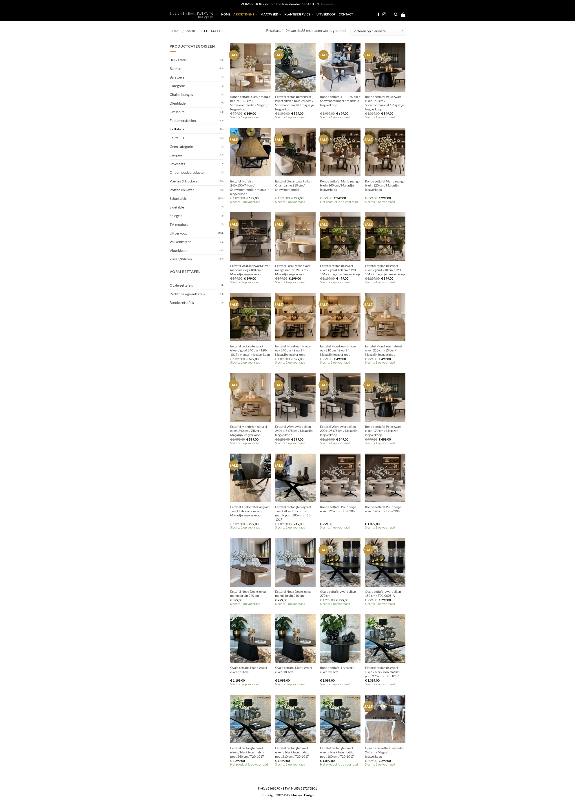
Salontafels (178, 198)
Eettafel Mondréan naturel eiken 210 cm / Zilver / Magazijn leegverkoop (383, 350)
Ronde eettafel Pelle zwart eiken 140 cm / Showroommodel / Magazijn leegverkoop (384, 103)
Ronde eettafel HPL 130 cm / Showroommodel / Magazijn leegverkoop (340, 101)
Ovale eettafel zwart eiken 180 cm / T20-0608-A (383, 594)
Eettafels (177, 129)
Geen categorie (181, 146)
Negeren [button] (327, 4)
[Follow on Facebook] (378, 15)
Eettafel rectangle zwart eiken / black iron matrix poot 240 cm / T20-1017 (247, 752)
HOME (225, 14)
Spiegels (176, 215)
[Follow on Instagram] (384, 15)
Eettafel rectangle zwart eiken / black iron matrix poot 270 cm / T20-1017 (382, 672)
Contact (346, 14)
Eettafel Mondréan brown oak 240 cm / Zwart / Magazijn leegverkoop (293, 350)
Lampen (176, 155)
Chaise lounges (181, 94)
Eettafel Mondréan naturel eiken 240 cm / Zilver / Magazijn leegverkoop (248, 431)
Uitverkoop (178, 233)
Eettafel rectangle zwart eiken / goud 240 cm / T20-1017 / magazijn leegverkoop (250, 350)
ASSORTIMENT (243, 14)
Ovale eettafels (181, 285)
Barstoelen (178, 77)
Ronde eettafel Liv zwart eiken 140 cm (337, 670)
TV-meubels (179, 224)
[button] (396, 14)
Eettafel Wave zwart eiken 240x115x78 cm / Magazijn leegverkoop (294, 431)
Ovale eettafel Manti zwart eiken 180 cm (293, 670)
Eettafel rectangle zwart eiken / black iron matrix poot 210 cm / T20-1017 (292, 752)
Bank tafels (178, 60)
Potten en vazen (182, 190)
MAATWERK (269, 14)
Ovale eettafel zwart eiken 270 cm (338, 594)
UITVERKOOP (326, 14)
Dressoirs (177, 112)
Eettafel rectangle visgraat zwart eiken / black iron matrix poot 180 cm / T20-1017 (293, 513)
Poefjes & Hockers (184, 181)
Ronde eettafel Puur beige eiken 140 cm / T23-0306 (383, 509)
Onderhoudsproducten (188, 172)
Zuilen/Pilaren (181, 259)
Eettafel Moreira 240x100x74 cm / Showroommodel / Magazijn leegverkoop (249, 187)
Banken (175, 68)
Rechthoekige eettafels (187, 294)
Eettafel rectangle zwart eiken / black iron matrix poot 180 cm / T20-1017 (337, 752)
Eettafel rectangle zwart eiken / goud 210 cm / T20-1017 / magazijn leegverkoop (385, 270)
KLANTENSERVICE (297, 14)
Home (175, 31)
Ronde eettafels (182, 302)
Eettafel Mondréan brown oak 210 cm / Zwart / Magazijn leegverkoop (338, 350)
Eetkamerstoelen (183, 120)
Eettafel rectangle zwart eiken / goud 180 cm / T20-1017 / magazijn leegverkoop (340, 270)
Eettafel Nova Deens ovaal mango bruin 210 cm (293, 594)
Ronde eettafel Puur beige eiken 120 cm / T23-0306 (338, 509)
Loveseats (177, 164)
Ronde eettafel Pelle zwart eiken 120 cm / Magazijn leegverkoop (383, 431)
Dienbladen (179, 103)
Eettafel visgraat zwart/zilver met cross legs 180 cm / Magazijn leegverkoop (250, 270)
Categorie (177, 85)
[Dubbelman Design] (192, 14)
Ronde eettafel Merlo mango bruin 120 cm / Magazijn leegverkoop (385, 185)
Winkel (192, 31)
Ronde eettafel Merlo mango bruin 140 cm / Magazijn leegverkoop (340, 185)
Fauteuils (177, 138)
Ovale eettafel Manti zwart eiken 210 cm (248, 670)
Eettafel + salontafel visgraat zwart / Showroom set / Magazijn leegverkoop (250, 511)
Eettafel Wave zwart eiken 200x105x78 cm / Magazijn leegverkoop (339, 431)
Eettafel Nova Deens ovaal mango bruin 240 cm (248, 594)
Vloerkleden (179, 250)
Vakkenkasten (180, 241)
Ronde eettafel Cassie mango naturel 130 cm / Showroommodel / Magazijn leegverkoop (250, 103)
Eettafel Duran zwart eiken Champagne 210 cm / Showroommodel (293, 185)
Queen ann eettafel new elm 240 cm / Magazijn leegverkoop (384, 752)
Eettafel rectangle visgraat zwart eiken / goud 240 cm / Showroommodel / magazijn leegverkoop (294, 103)
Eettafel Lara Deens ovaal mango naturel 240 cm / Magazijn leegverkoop (292, 270)
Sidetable (177, 207)
